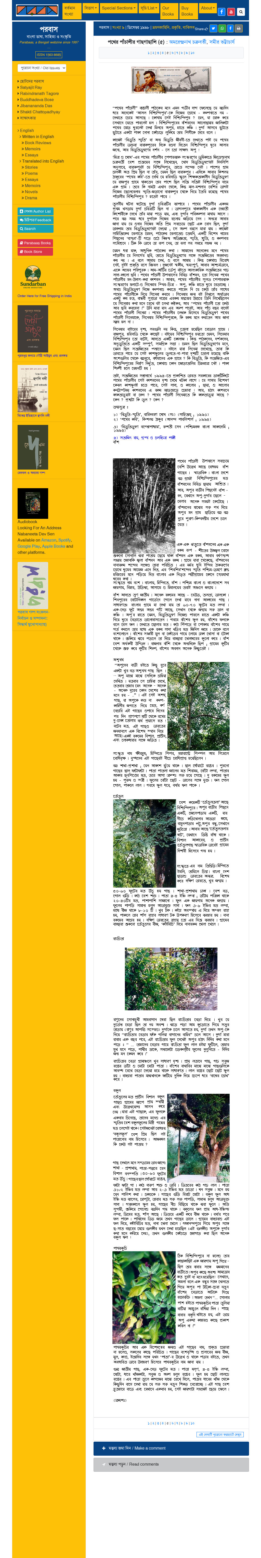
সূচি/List (147, 8)
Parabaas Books (37, 243)
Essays (31, 155)
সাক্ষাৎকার (28, 118)
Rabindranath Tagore (39, 93)
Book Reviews (38, 142)
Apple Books (53, 546)
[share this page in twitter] (213, 28)
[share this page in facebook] (230, 28)
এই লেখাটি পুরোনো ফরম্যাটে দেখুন (220, 1434)
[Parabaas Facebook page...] (221, 12)
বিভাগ (89, 8)
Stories (31, 167)
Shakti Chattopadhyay (40, 112)
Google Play (29, 546)
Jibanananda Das (36, 105)
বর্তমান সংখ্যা (69, 11)
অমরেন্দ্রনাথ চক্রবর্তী (187, 42)
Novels (31, 191)
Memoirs (33, 149)
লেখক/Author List (37, 211)
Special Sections (117, 8)
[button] (171, 1449)
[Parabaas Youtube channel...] (231, 12)
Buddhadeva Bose (37, 99)
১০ (192, 53)
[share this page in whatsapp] (222, 28)
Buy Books (187, 11)
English (27, 130)
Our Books (168, 11)
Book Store (32, 251)
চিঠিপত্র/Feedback (37, 220)
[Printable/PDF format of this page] (239, 28)
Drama (31, 198)
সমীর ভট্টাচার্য (222, 42)
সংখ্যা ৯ (118, 27)
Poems (31, 173)
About (206, 8)
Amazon (48, 540)
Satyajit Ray (31, 87)
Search (29, 228)
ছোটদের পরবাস (32, 81)
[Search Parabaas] (241, 12)
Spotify (64, 540)
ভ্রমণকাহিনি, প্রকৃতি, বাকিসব (173, 27)
